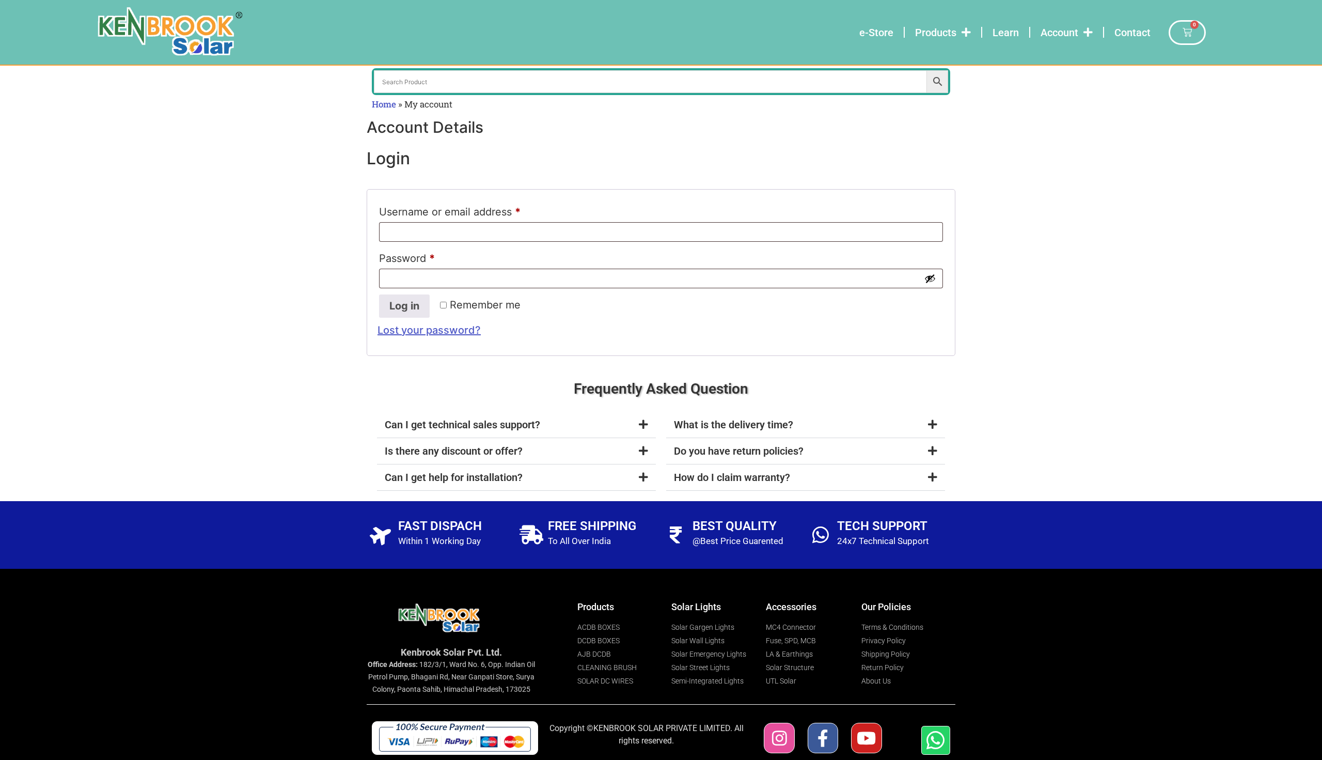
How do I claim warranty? (732, 477)
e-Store (876, 32)
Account (1059, 32)
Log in (404, 306)
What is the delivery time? (733, 424)
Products (935, 32)
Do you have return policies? (739, 451)
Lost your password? (429, 330)
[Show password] (930, 278)
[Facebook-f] (823, 738)
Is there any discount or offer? (454, 451)
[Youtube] (866, 738)
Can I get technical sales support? (462, 424)
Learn (1006, 32)
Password (428, 256)
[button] (516, 425)
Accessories (791, 606)
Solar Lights (696, 606)
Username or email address (471, 209)
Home (384, 104)
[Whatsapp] (935, 740)
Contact (1132, 32)
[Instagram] (779, 738)
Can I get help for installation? (454, 477)
